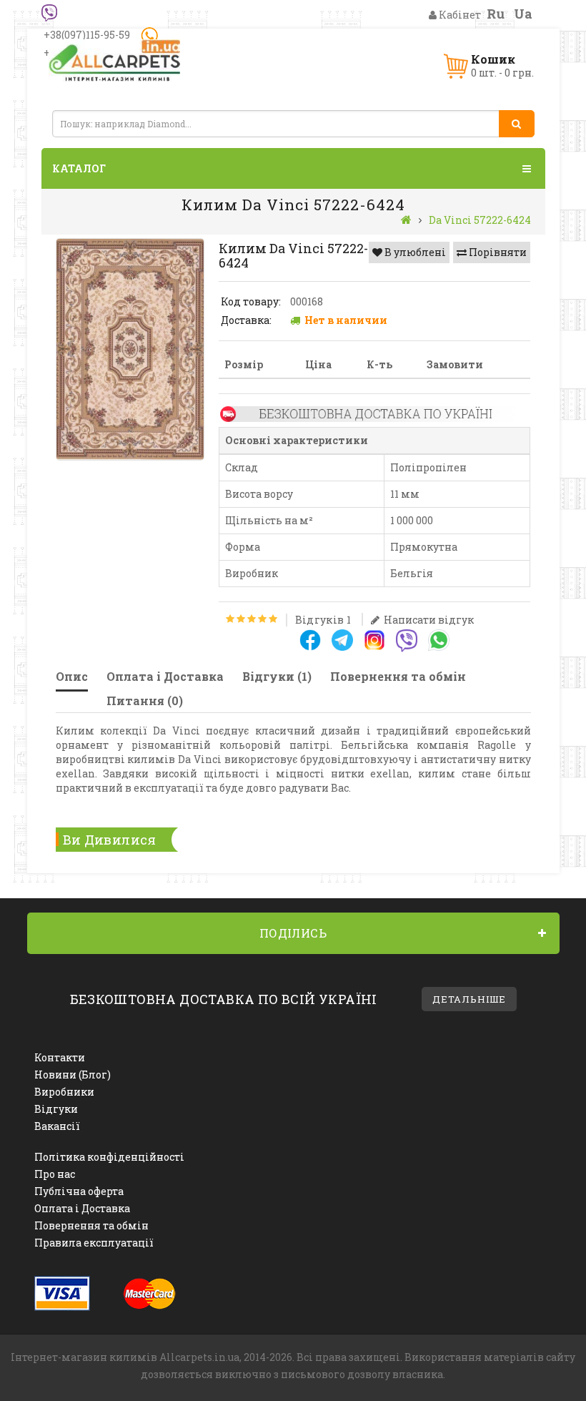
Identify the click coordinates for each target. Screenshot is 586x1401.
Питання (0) (144, 700)
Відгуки (56, 1109)
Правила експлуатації (94, 1242)
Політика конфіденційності (109, 1157)
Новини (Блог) (72, 1074)
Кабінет (459, 14)
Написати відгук (428, 619)
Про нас (54, 1174)
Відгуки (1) (277, 676)
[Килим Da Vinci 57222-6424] (130, 349)
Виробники (64, 1091)
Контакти (59, 1057)
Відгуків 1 (324, 619)
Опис (72, 676)
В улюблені (414, 252)
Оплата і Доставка (165, 676)
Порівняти (497, 252)
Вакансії (57, 1126)
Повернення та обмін (398, 676)
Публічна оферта (79, 1191)
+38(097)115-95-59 (85, 34)
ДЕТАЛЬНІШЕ (469, 999)
